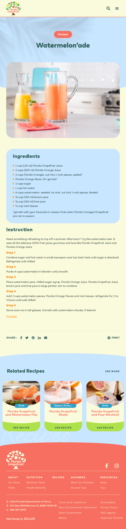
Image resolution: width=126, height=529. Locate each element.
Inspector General (112, 518)
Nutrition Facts (36, 482)
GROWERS (78, 477)
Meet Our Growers (82, 482)
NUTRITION (35, 477)
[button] (108, 8)
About (62, 518)
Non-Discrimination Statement (78, 507)
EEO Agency (108, 513)
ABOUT (13, 477)
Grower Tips (78, 488)
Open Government (70, 513)
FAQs (11, 488)
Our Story (14, 482)
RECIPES (58, 477)
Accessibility (108, 502)
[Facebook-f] (107, 466)
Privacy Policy (109, 507)
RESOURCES (109, 477)
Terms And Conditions (72, 502)
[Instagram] (117, 466)
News (103, 482)
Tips (103, 488)
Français (11, 316)
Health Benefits (36, 488)
